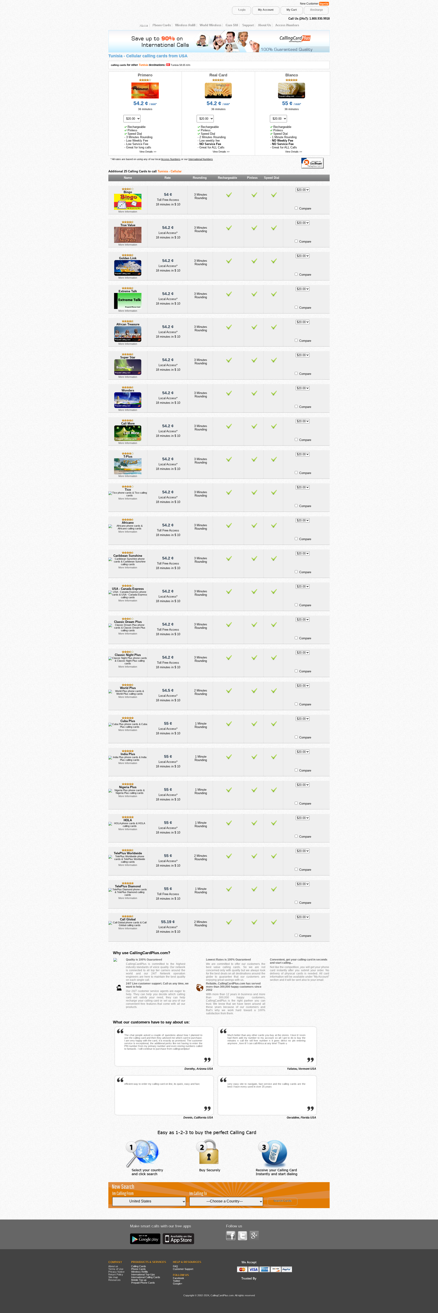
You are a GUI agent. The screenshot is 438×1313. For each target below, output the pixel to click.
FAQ (175, 1266)
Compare (305, 208)
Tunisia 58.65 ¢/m (180, 65)
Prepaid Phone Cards (143, 1282)
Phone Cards (161, 25)
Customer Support (183, 1269)
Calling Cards (138, 1266)
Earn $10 (231, 25)
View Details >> (147, 151)
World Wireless (210, 25)
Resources (114, 1280)
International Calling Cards (145, 1277)
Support (247, 25)
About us (113, 1266)
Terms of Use (115, 1269)
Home (144, 25)
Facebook (178, 1278)
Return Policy (115, 1274)
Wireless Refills (139, 1271)
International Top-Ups (143, 1274)
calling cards (118, 65)
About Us (264, 25)
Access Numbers (287, 25)
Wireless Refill (185, 25)
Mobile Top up (138, 1280)
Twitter (176, 1280)
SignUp (324, 3)
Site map (113, 1277)
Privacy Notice (116, 1271)
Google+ (177, 1283)
